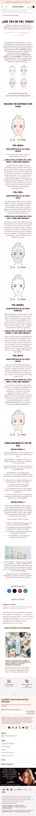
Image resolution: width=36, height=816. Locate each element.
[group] (18, 653)
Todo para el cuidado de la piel (18, 93)
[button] (3, 10)
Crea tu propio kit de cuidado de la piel (18, 95)
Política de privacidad (7, 752)
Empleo (3, 749)
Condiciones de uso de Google (22, 811)
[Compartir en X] (15, 591)
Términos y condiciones (8, 806)
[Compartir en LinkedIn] (25, 591)
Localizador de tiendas (7, 743)
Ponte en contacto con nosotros (9, 802)
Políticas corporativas (20, 806)
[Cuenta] (28, 6)
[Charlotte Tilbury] (18, 7)
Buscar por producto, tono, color (15, 11)
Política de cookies (6, 755)
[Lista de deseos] (6, 7)
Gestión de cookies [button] (7, 808)
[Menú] (2, 7)
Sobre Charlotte (5, 746)
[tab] (14, 694)
